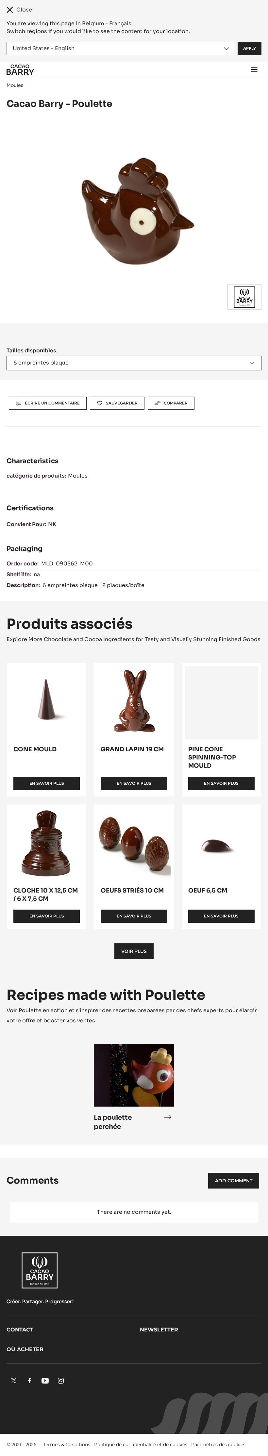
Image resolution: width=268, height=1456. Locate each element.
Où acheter (25, 1349)
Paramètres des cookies (218, 1444)
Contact (20, 1330)
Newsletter (159, 1330)
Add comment (233, 1181)
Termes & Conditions (66, 1444)
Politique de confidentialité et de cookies (140, 1444)
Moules (15, 85)
